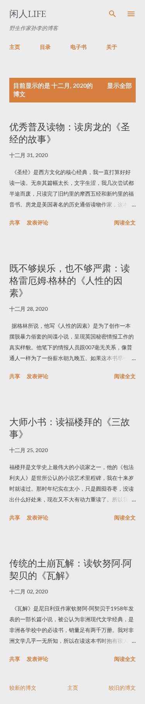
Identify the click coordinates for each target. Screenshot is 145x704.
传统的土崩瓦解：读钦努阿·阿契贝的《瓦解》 (70, 569)
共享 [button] (14, 222)
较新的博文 (22, 687)
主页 (14, 47)
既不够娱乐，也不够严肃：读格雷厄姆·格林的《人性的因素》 (69, 280)
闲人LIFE (27, 14)
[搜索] (112, 13)
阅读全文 (125, 222)
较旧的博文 (122, 687)
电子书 (78, 47)
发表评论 (37, 222)
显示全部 (119, 85)
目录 (45, 47)
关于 (111, 47)
